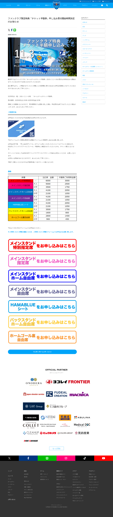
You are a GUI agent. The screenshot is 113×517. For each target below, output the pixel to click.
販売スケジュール (28, 492)
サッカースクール (93, 487)
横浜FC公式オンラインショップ (64, 487)
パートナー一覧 (76, 492)
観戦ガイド (48, 5)
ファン (75, 5)
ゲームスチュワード (77, 498)
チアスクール (92, 490)
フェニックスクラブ (93, 484)
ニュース (8, 5)
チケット (28, 5)
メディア (85, 62)
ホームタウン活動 (77, 490)
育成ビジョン (92, 474)
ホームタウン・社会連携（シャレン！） (93, 66)
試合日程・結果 (92, 476)
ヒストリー (75, 479)
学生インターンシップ (78, 500)
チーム (38, 5)
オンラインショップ (86, 1)
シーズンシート (87, 53)
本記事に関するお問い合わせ (42, 352)
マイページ (106, 1)
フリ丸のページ (76, 476)
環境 (84, 75)
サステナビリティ (77, 482)
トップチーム (86, 40)
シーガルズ (85, 88)
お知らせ (85, 22)
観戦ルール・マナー (61, 479)
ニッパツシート (28, 495)
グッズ (84, 35)
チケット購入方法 (28, 489)
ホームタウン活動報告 (88, 71)
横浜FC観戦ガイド (60, 474)
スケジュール (43, 476)
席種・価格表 (27, 487)
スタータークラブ (87, 49)
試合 (18, 5)
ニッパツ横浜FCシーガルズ (79, 487)
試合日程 (26, 474)
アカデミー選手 (92, 479)
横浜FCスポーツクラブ (78, 484)
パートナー (95, 5)
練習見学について (44, 479)
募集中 (84, 102)
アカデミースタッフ (93, 482)
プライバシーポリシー (56, 505)
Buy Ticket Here (28, 497)
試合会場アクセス (60, 476)
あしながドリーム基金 (78, 495)
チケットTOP (97, 1)
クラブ (65, 5)
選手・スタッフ (44, 474)
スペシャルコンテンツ (61, 495)
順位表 (25, 476)
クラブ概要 (75, 474)
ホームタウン (11, 481)
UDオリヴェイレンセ (88, 84)
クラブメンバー (87, 44)
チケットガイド (28, 484)
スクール (85, 97)
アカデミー (85, 5)
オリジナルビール (60, 497)
